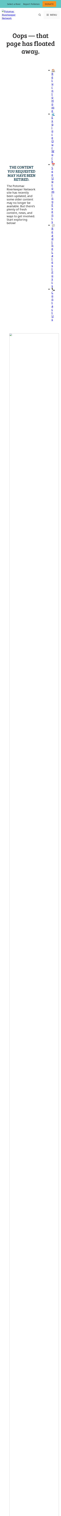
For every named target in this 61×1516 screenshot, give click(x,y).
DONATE (49, 4)
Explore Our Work (52, 139)
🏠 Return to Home (53, 90)
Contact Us (52, 306)
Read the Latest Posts (52, 257)
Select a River (14, 4)
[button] (40, 15)
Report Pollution (31, 4)
